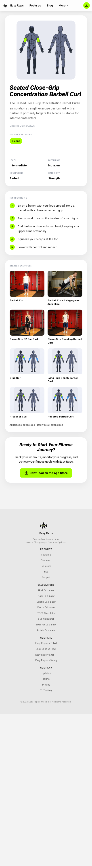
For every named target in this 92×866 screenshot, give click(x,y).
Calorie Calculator (46, 601)
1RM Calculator (46, 590)
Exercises (46, 566)
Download (46, 560)
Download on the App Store (49, 473)
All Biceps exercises (22, 424)
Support (46, 577)
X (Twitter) (46, 690)
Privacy (46, 684)
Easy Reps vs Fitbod (46, 643)
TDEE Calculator (46, 613)
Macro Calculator (46, 607)
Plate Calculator (46, 596)
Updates (46, 673)
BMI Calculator (46, 618)
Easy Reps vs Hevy (46, 649)
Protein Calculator (46, 630)
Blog (50, 5)
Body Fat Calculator (46, 624)
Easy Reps (17, 5)
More (62, 5)
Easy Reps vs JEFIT (46, 654)
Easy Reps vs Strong (46, 660)
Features (35, 5)
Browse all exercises (50, 424)
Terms (46, 678)
